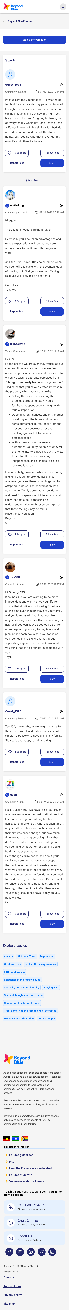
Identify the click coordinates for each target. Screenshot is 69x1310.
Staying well (51, 987)
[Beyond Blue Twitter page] (41, 1253)
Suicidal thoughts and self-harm (23, 995)
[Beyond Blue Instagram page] (30, 1253)
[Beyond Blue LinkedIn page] (52, 1253)
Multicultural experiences (40, 964)
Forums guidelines (21, 1155)
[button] (9, 153)
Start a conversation (34, 39)
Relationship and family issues (22, 979)
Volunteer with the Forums (27, 1181)
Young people (47, 1018)
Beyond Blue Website (18, 1059)
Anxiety (8, 956)
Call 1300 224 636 (31, 1205)
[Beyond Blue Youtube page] (20, 1253)
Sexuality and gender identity (21, 987)
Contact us (10, 1277)
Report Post (17, 162)
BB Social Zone (26, 956)
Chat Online (27, 1221)
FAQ (12, 1161)
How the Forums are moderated (30, 1168)
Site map (9, 1303)
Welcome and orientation (19, 1018)
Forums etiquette (20, 1175)
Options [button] (63, 21)
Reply (52, 163)
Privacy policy (12, 1295)
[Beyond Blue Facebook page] (9, 1253)
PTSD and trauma (14, 971)
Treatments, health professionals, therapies (30, 1010)
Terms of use (12, 1286)
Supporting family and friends (22, 1002)
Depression (47, 956)
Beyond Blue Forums (14, 7)
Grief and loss (12, 964)
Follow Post (52, 152)
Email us (24, 1236)
